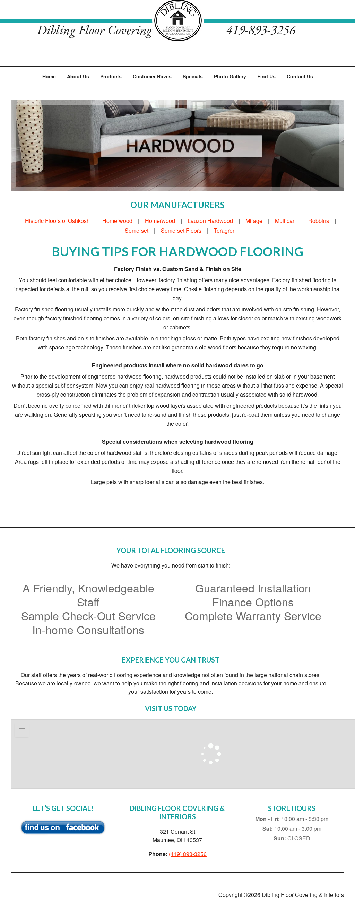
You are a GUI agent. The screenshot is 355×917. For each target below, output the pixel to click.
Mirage (253, 221)
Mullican (285, 221)
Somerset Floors (181, 230)
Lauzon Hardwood (210, 221)
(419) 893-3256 (188, 854)
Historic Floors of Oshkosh (57, 221)
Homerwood (117, 221)
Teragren (225, 230)
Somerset (136, 230)
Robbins (318, 221)
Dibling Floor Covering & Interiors (177, 21)
